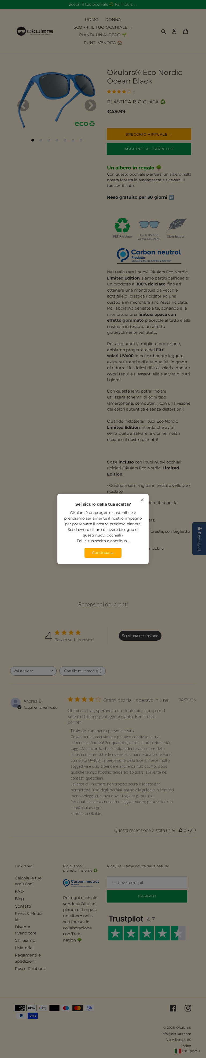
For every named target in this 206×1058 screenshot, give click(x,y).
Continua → (103, 552)
